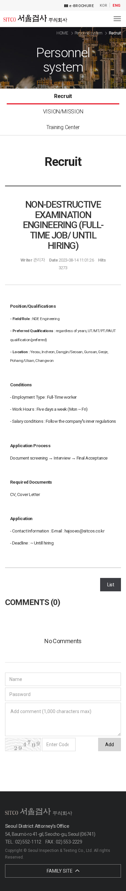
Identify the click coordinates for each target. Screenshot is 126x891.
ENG (116, 5)
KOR (103, 5)
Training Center (63, 127)
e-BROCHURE (81, 6)
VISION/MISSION (63, 111)
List (110, 584)
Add (109, 744)
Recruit (63, 96)
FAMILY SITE (60, 871)
